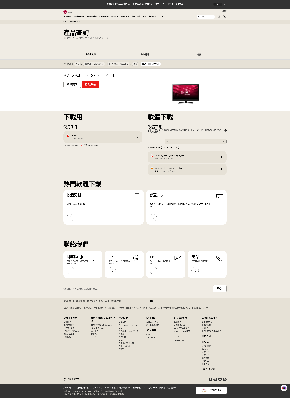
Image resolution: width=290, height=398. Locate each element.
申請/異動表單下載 (181, 328)
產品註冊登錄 (207, 322)
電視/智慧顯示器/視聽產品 (98, 16)
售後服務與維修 (75, 22)
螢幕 (148, 335)
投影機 (94, 334)
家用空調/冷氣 (152, 322)
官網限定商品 (68, 328)
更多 (152, 301)
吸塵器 (121, 340)
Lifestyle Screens (97, 328)
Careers (205, 349)
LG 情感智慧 (179, 340)
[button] (206, 17)
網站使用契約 (124, 388)
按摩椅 (121, 349)
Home (65, 22)
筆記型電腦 (150, 337)
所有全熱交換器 (152, 325)
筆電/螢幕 (136, 16)
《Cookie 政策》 (110, 388)
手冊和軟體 (206, 325)
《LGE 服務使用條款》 (81, 388)
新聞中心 (205, 352)
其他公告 (205, 361)
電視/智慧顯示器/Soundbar (102, 325)
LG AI (161, 16)
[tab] (90, 54)
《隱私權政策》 (97, 388)
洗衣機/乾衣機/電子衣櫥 (128, 331)
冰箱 (120, 328)
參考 (156, 158)
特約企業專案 (68, 334)
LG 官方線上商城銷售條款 (154, 388)
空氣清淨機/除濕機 (126, 343)
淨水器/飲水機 (124, 346)
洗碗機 (121, 334)
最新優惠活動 (68, 325)
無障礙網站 (136, 388)
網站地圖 (67, 388)
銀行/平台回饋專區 (71, 331)
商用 (223, 11)
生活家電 (114, 16)
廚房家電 (122, 337)
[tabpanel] (145, 145)
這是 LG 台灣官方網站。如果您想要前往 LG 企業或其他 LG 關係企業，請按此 (93, 394)
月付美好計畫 (78, 16)
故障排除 (205, 328)
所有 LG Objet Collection (128, 325)
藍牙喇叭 (94, 331)
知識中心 (205, 355)
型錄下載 (205, 364)
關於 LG (205, 341)
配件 (144, 16)
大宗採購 (67, 337)
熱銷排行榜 (67, 322)
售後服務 (152, 16)
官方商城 (67, 16)
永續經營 (205, 358)
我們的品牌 (206, 346)
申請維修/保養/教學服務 (211, 331)
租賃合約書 (171, 388)
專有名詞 (206, 336)
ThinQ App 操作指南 (182, 331)
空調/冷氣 (125, 16)
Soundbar (94, 337)
